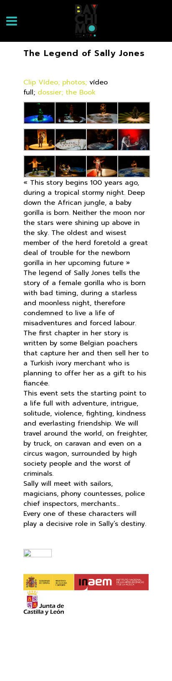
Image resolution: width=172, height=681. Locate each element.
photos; (74, 82)
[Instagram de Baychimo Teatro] (98, 661)
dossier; (50, 92)
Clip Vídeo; (41, 82)
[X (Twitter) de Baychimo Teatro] (74, 661)
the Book (81, 92)
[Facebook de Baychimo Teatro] (51, 661)
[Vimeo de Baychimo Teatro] (121, 661)
